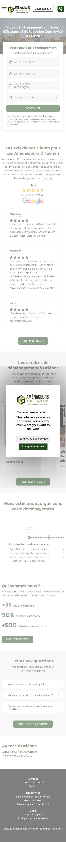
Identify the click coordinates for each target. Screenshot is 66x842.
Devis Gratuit (42, 9)
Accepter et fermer (33, 446)
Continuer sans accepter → (33, 412)
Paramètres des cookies (33, 438)
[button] (61, 9)
